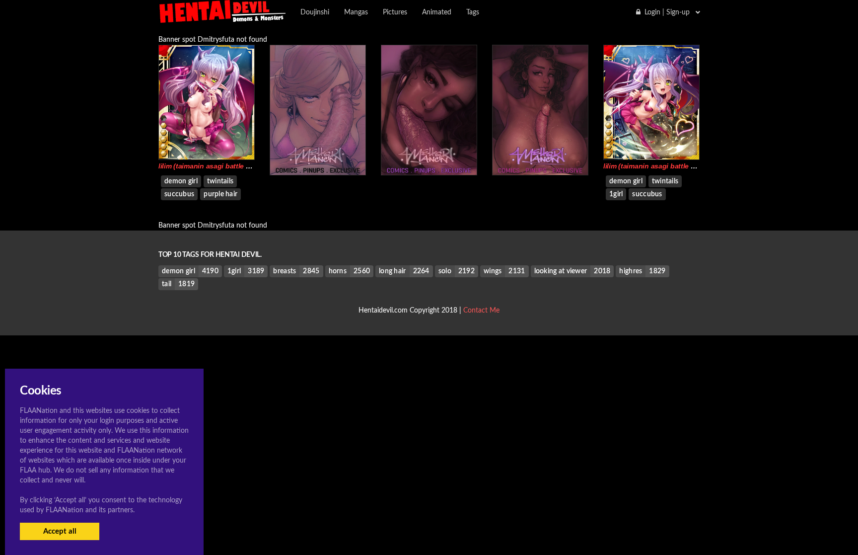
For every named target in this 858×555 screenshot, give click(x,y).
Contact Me (481, 310)
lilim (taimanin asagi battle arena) (212, 166)
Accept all (59, 531)
